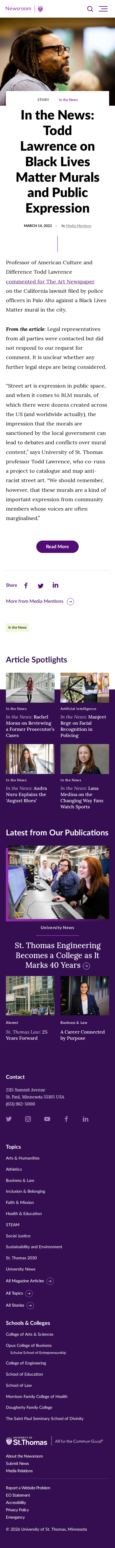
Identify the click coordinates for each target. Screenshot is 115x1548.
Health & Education (24, 1214)
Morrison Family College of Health (37, 1397)
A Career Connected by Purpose (82, 1035)
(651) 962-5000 (20, 1104)
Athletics (14, 1169)
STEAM (12, 1225)
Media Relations (19, 1471)
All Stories (15, 1305)
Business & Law (20, 1181)
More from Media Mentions (34, 601)
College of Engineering (26, 1363)
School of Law (19, 1386)
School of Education (24, 1374)
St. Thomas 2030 (21, 1258)
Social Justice (18, 1236)
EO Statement (18, 1495)
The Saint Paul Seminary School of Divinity (44, 1419)
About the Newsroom (24, 1456)
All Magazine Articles (25, 1281)
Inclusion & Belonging (25, 1191)
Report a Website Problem (28, 1488)
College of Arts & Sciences (29, 1334)
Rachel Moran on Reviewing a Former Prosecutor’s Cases (30, 726)
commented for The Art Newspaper (50, 281)
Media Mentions (78, 226)
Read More (57, 546)
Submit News (17, 1464)
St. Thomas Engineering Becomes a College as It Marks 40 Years (58, 955)
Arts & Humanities (23, 1158)
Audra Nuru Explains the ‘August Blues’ (26, 794)
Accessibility (16, 1503)
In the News (68, 100)
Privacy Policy (17, 1510)
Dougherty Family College (29, 1408)
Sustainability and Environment (34, 1247)
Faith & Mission (20, 1203)
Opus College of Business (36, 1349)
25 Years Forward (26, 1035)
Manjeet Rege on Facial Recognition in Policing (83, 726)
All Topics (14, 1293)
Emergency (15, 1517)
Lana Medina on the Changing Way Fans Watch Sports (82, 797)
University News (20, 1269)
